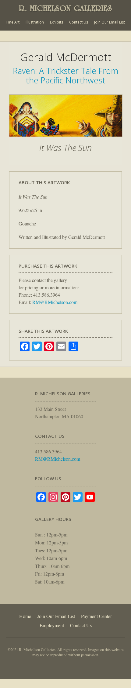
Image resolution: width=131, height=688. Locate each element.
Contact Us (78, 22)
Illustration (35, 22)
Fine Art (12, 22)
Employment (52, 625)
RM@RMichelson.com (54, 302)
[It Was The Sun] (65, 139)
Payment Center (96, 616)
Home (25, 616)
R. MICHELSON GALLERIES (65, 8)
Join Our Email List (109, 22)
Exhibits (56, 22)
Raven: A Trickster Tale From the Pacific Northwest (65, 75)
